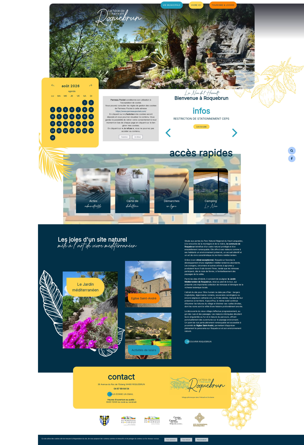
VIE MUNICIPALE (171, 5)
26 (65, 130)
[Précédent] (167, 132)
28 (78, 130)
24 (52, 130)
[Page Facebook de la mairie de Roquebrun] (292, 162)
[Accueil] (118, 17)
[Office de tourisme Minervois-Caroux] (152, 430)
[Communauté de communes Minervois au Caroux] (128, 425)
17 (53, 123)
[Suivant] (234, 132)
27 (72, 130)
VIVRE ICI (196, 5)
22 (84, 123)
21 (78, 123)
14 (78, 116)
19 (65, 123)
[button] (292, 151)
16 (91, 116)
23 (91, 123)
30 (91, 130)
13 (72, 116)
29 (84, 130)
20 (72, 123)
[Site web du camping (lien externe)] (175, 425)
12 (65, 116)
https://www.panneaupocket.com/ (131, 111)
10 (53, 116)
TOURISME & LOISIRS (223, 5)
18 (59, 123)
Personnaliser (201, 440)
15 (85, 116)
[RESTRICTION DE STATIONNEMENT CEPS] (201, 126)
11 (59, 116)
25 (59, 130)
